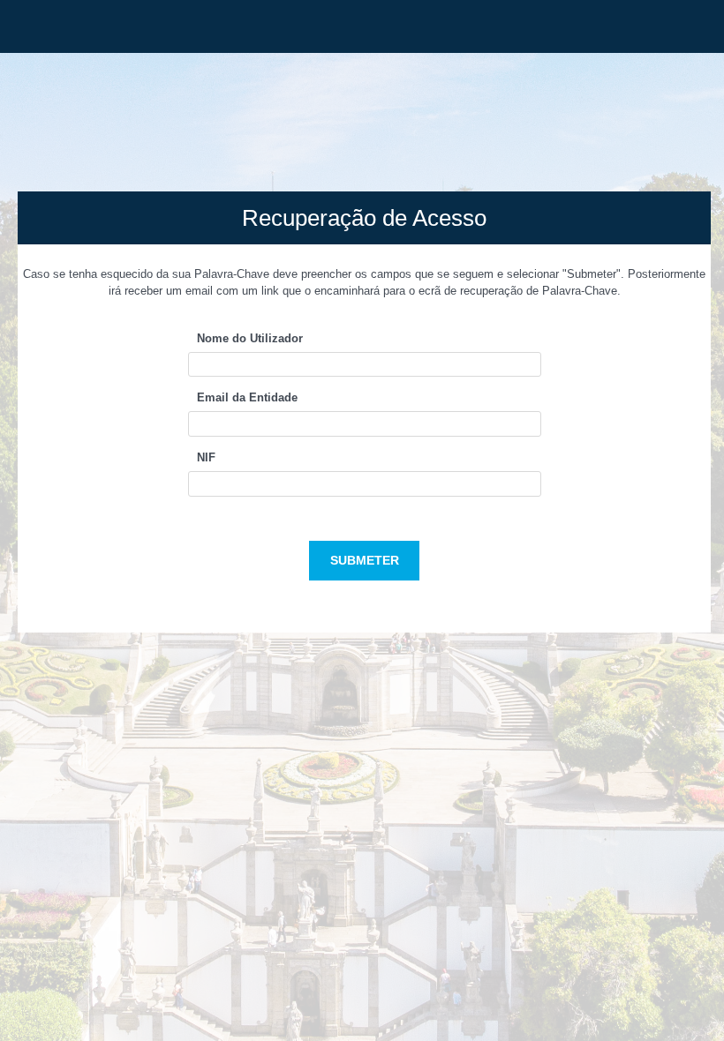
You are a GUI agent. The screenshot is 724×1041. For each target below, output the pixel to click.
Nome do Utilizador (250, 338)
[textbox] (364, 365)
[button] (364, 560)
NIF (206, 457)
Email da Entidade (247, 397)
